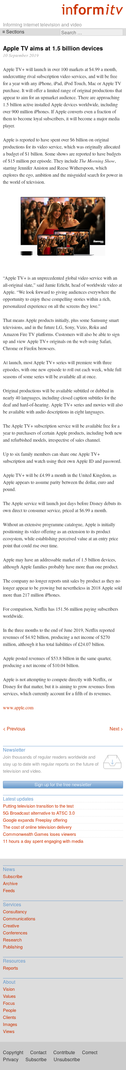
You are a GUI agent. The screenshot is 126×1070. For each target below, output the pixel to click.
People (9, 1010)
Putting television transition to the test (38, 806)
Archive (10, 883)
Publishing (13, 947)
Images (10, 1024)
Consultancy (15, 911)
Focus (9, 1003)
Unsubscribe (67, 1059)
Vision (9, 989)
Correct (89, 1052)
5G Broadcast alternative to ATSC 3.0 (39, 813)
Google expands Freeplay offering (35, 820)
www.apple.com (18, 707)
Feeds (9, 890)
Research (12, 939)
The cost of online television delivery (37, 827)
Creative (11, 925)
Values (9, 996)
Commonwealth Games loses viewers (39, 834)
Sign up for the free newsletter (63, 784)
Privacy (10, 1059)
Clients (9, 1017)
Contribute (64, 1052)
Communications (19, 918)
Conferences (15, 932)
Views (9, 1031)
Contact (38, 1052)
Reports (10, 968)
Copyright (13, 1052)
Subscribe (12, 876)
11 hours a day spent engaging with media (43, 841)
